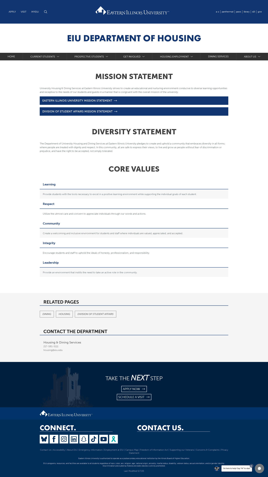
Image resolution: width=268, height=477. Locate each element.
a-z (217, 11)
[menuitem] (45, 56)
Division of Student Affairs (96, 314)
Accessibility (59, 450)
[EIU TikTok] (93, 439)
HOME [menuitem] (11, 56)
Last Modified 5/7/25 (134, 471)
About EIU (72, 450)
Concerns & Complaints (207, 450)
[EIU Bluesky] (44, 439)
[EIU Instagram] (64, 439)
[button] (259, 468)
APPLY (12, 11)
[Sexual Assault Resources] (113, 439)
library (247, 11)
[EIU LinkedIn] (73, 439)
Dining (46, 314)
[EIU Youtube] (103, 439)
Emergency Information (90, 450)
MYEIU (35, 11)
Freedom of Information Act (154, 450)
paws (238, 11)
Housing (64, 314)
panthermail (227, 11)
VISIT (23, 11)
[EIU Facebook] (54, 439)
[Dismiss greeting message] (251, 466)
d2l (253, 11)
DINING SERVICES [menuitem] (218, 56)
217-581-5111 (50, 346)
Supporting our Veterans (182, 450)
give (260, 11)
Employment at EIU (113, 450)
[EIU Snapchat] (83, 439)
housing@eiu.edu (53, 350)
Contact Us (45, 450)
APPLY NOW (132, 389)
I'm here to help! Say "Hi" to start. (236, 468)
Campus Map (131, 450)
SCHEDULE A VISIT (132, 397)
